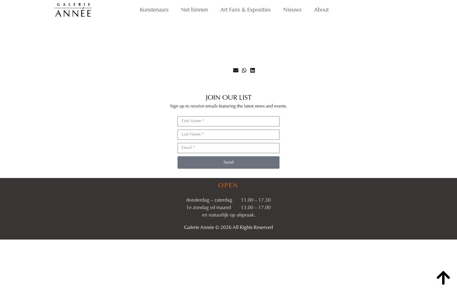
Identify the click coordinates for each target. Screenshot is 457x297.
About (321, 10)
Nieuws (292, 10)
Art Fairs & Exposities (245, 10)
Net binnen (194, 10)
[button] (236, 70)
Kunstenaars (154, 10)
